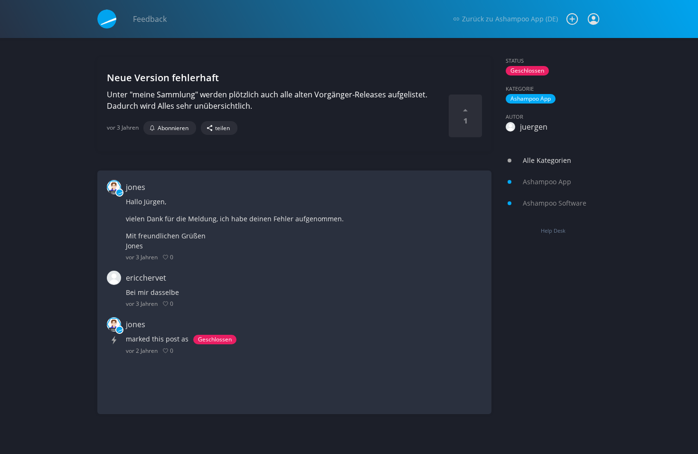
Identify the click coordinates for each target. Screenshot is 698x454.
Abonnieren (173, 128)
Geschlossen (527, 70)
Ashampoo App (530, 99)
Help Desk (553, 230)
